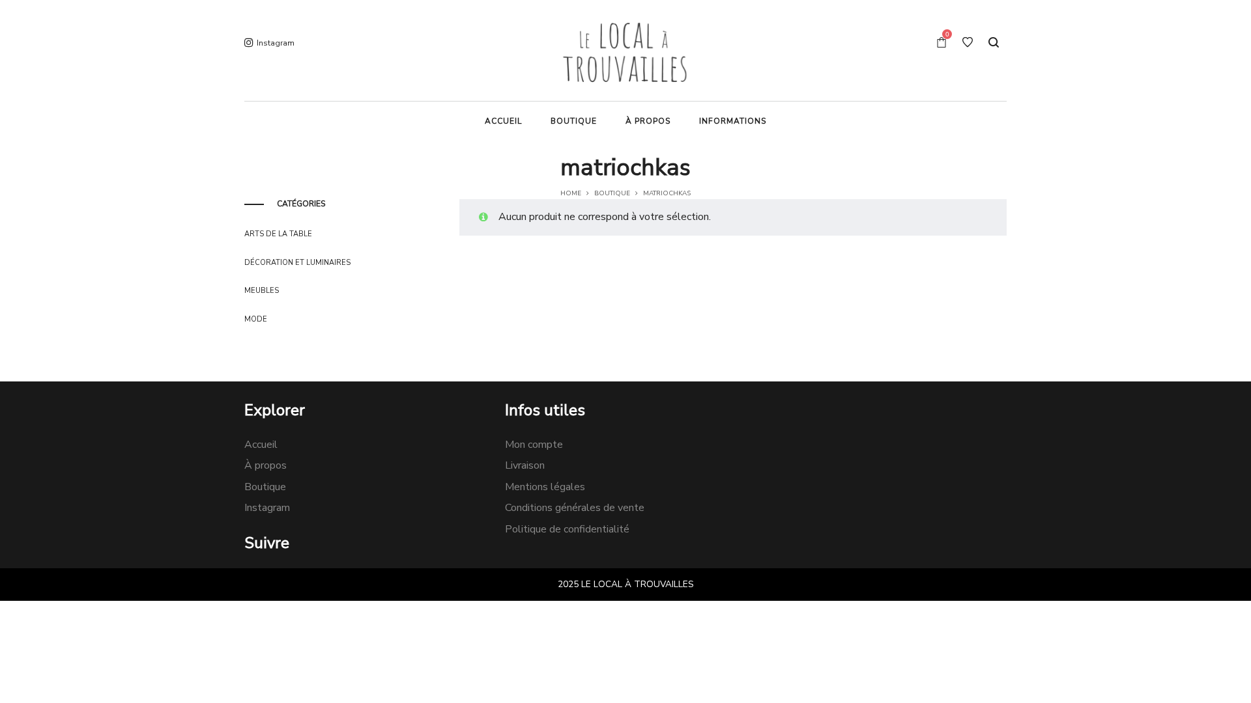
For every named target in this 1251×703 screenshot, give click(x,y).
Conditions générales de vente (574, 508)
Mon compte (534, 444)
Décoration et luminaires (297, 263)
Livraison (525, 465)
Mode (255, 319)
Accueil (261, 444)
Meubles (261, 291)
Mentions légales (545, 487)
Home (570, 193)
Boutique (612, 193)
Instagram (267, 508)
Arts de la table (278, 234)
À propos (265, 465)
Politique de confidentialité (567, 529)
